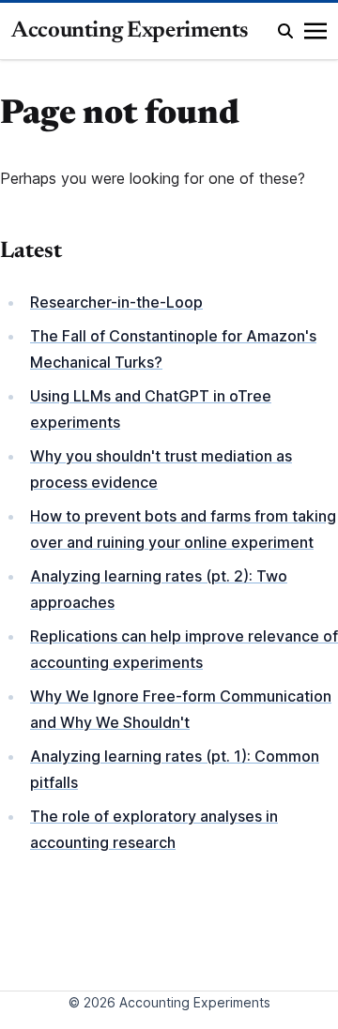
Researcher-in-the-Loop (116, 302)
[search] (285, 30)
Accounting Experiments (129, 31)
